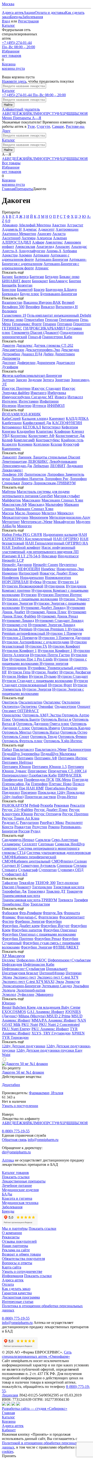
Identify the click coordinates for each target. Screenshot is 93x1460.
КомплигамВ (24, 440)
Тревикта (65, 900)
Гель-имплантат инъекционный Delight (59, 315)
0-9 (7, 221)
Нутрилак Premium (17, 629)
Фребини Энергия (30, 921)
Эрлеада (8, 990)
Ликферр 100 (12, 474)
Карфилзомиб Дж (37, 423)
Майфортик (11, 500)
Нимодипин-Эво (70, 569)
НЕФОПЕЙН (29, 569)
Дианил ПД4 (31, 354)
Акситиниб (11, 238)
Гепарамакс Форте (27, 324)
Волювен (9, 311)
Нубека (35, 582)
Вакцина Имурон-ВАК (42, 302)
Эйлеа (7, 977)
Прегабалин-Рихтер (61, 788)
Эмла (59, 982)
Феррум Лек (53, 913)
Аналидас (79, 247)
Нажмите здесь (14, 81)
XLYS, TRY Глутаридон (51, 1033)
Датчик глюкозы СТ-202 (53, 345)
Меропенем (38, 517)
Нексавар (49, 556)
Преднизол (11, 792)
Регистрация (28, 21)
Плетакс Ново (60, 784)
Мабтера (9, 492)
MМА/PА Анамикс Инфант (54, 1020)
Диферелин (26, 363)
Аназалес (62, 247)
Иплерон (9, 406)
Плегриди (80, 780)
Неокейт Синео (45, 565)
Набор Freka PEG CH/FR (22, 535)
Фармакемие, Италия (46, 1093)
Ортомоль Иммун (45, 728)
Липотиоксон (35, 474)
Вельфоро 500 (13, 307)
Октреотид (11, 706)
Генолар (51, 320)
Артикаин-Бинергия (51, 259)
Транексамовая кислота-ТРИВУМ (29, 900)
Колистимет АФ (41, 436)
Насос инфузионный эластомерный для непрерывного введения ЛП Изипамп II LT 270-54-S (40, 551)
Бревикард (10, 294)
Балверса (21, 277)
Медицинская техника (20, 1203)
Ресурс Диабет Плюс (51, 810)
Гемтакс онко (12, 320)
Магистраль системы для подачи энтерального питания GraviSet (36, 494)
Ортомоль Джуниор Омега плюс (42, 724)
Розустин (39, 827)
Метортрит (11, 522)
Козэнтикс (18, 436)
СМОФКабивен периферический (29, 857)
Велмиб (68, 302)
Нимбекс (48, 569)
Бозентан (25, 285)
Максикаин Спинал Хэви (62, 500)
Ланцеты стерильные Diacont (56, 457)
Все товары (11, 163)
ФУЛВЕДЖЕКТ (66, 947)
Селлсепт (29, 844)
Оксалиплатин (30, 702)
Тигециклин (42, 887)
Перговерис (37, 771)
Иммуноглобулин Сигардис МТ (28, 397)
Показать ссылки (16, 1177)
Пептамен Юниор (16, 767)
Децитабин (11, 1085)
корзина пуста (13, 66)
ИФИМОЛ (56, 406)
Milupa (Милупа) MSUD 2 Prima (44, 1016)
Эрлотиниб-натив (30, 990)
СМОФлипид (63, 861)
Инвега (61, 397)
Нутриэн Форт (60, 685)
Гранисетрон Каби (57, 337)
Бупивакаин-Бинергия (58, 294)
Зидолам (35, 380)
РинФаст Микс (52, 823)
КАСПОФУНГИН (67, 423)
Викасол (48, 307)
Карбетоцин (12, 423)
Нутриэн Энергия (36, 689)
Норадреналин (32, 577)
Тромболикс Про (15, 904)
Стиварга (9, 870)
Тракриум (75, 891)
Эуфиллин (25, 994)
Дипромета (11, 358)
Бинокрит (40, 281)
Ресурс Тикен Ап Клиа (20, 818)
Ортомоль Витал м (56, 719)
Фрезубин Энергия (36, 947)
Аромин (25, 255)
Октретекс (29, 706)
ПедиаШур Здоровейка (21, 754)
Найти (8, 105)
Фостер (8, 921)
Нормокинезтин (58, 577)
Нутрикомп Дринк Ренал (57, 616)
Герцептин (82, 324)
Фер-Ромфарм (30, 913)
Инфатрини (49, 401)
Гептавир (64, 324)
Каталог (8, 25)
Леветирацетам (14, 461)
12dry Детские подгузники (23, 1046)
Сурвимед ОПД (70, 870)
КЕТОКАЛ (32, 427)
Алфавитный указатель (21, 109)
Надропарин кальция (60, 535)
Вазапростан (12, 302)
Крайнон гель (72, 440)
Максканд (36, 504)
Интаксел (75, 397)
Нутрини (61, 659)
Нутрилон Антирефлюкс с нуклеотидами (35, 642)
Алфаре (38, 242)
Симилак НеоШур (70, 844)
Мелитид (48, 513)
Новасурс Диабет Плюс (59, 573)
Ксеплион (41, 444)
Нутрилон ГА (36, 646)
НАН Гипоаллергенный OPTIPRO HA (56, 543)
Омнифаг (46, 706)
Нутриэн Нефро (15, 676)
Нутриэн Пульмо (43, 676)
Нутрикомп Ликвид (18, 620)
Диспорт (9, 363)
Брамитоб (25, 290)
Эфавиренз (44, 994)
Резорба (46, 805)
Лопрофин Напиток (27, 479)
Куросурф (71, 444)
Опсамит (9, 711)
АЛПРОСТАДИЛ (16, 242)
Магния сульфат (67, 496)
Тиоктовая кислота (68, 887)
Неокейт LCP (13, 560)
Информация (12, 1276)
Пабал (7, 749)
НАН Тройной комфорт (21, 547)
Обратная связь (14, 1140)
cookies (7, 1451)
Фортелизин (48, 917)
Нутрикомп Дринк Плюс (46, 612)
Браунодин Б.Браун (61, 290)
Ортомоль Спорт (15, 737)
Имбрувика (56, 393)
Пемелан (9, 758)
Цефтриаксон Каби (38, 964)
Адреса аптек (13, 1426)
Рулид (35, 831)
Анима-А (54, 251)
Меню (7, 118)
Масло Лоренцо (28, 513)
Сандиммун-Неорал (18, 840)
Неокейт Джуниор (17, 565)
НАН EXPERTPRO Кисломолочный (44, 537)
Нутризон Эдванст (74, 599)
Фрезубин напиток (26, 930)
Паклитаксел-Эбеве (51, 749)
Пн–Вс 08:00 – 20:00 (18, 45)
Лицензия (10, 1395)
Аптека (8, 1160)
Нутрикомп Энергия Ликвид (51, 625)
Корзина (9, 1421)
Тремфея (81, 900)
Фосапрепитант (72, 917)
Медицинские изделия (20, 1190)
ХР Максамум (13, 956)
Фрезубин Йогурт (55, 926)
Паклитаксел (23, 749)
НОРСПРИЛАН (15, 582)
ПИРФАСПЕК (70, 775)
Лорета (26, 483)
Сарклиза (43, 840)
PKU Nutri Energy (16, 1029)
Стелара (80, 865)
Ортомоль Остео (73, 732)
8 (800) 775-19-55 (16, 1131)
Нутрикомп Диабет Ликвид (43, 608)
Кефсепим (70, 427)
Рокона (54, 827)
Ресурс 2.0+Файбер (17, 810)
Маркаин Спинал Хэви (34, 509)
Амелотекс (54, 242)
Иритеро (24, 406)
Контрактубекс (48, 440)
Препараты (24, 189)
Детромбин (11, 354)
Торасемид (36, 891)
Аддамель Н (12, 229)
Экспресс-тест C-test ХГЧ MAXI (28, 982)
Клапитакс (44, 431)
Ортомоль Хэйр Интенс (63, 741)
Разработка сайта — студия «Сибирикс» (34, 1409)
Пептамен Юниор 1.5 (49, 767)
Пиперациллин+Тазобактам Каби (29, 775)
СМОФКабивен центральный (26, 861)
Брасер (39, 290)
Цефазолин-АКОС (31, 960)
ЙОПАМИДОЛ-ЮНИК (21, 414)
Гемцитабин (34, 320)
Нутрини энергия (54, 663)
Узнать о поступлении (20, 1106)
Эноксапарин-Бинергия (21, 986)
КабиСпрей (11, 418)
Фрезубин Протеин (17, 939)
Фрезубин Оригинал (60, 930)
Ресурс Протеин (75, 814)
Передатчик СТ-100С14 (67, 771)
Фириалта (72, 913)
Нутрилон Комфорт (64, 646)
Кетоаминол (12, 427)
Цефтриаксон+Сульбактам (23, 969)
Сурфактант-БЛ (14, 874)
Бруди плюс (29, 294)
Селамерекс (11, 844)
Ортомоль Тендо (43, 737)
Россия (24, 831)
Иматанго (38, 393)
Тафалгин (10, 883)
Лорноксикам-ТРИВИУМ (54, 483)
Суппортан (48, 870)
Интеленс (10, 401)
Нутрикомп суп (14, 625)
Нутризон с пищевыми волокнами (30, 599)
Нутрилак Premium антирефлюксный (43, 631)
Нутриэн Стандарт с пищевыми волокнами (37, 681)
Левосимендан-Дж (17, 466)
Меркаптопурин (15, 517)
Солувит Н (11, 865)
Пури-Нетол (67, 797)
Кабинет (9, 1430)
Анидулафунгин (32, 251)
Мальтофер (54, 504)
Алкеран (60, 238)
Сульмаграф (28, 870)
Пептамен (25, 758)
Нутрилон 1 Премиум (64, 633)
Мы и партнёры (15, 1228)
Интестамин (29, 401)
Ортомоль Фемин (72, 737)
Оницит (83, 706)
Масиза (8, 513)
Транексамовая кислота (21, 896)
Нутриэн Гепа (19, 672)
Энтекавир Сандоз (56, 986)
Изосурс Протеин (16, 388)
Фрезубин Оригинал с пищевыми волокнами (39, 934)
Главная (8, 189)
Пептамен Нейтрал (17, 762)
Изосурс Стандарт (46, 388)
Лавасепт (9, 457)
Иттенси (39, 406)
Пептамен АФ (45, 758)
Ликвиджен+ (12, 470)
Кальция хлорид (35, 418)
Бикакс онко (69, 277)
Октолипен (71, 702)
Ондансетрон (65, 706)
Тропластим (40, 904)
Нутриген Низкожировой (22, 586)
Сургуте (43, 126)
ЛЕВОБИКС (38, 461)
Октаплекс (52, 702)
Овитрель (10, 702)
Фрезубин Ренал (47, 939)
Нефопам (9, 569)
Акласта (59, 234)
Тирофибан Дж (14, 891)
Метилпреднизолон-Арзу (69, 517)
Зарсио (21, 380)
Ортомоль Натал (45, 732)
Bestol (6, 1007)
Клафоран (62, 431)
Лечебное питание (17, 1185)
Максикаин (31, 500)
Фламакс (9, 917)
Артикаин (41, 255)
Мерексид (65, 513)
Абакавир (10, 225)
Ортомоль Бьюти (26, 719)
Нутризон (29, 595)
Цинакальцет (56, 969)
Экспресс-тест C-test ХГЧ (57, 977)
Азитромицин (67, 229)
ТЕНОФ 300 (45, 883)
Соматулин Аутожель (38, 865)
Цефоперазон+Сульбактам (69, 960)
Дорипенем (45, 363)
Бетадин (51, 277)
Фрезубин (54, 921)
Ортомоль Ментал (16, 732)
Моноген (24, 526)
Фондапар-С (27, 917)
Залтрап (8, 380)
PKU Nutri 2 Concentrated (59, 1025)
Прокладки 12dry (52, 792)
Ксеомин (25, 444)
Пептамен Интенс (73, 758)
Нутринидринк (14, 668)
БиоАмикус (58, 281)
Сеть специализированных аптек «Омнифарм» (37, 1354)
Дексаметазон (13, 350)
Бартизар (37, 277)
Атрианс (42, 268)
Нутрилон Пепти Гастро (50, 655)
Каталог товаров (15, 1173)
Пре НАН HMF (31, 788)
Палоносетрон (79, 749)
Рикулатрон (29, 823)
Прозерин (29, 792)
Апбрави (69, 251)
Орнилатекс (11, 715)
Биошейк (9, 285)
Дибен (48, 354)
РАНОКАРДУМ (15, 805)
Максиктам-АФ (14, 504)
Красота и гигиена (17, 1198)
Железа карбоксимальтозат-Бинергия (32, 375)
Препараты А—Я (27, 118)
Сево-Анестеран (65, 840)
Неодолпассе (68, 556)
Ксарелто (9, 444)
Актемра (28, 238)
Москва (8, 4)
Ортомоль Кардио (75, 728)
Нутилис (49, 582)
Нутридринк (54, 586)
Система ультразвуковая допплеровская (58, 853)
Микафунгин (64, 522)
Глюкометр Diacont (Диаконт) (35, 332)
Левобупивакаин (63, 461)
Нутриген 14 (68, 582)
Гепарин (49, 324)
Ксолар (56, 444)
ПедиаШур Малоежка (58, 754)
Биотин (75, 281)
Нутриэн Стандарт (72, 676)
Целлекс (9, 960)
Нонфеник (10, 577)
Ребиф (34, 805)
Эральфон (81, 986)
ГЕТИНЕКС (12, 328)
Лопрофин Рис (57, 479)
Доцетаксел (65, 363)
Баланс (7, 277)
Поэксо (78, 784)
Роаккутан (22, 827)
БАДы (7, 1194)
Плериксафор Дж (16, 784)
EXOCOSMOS (14, 1012)
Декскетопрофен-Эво (42, 350)
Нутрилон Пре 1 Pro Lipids (31, 659)
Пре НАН (10, 788)
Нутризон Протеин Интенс (60, 595)
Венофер (33, 307)
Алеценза (44, 238)
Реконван (61, 805)
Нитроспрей (29, 573)
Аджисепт (46, 229)
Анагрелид (45, 247)
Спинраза (64, 865)
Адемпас (30, 229)
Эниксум (72, 982)
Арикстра (10, 255)
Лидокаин (75, 466)
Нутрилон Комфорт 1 (19, 651)
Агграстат (75, 225)
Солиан (80, 861)
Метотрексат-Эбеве (36, 522)
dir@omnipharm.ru (16, 1152)
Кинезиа (9, 431)
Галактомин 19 (14, 315)
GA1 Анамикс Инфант (45, 1012)
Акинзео (44, 234)
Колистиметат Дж (70, 436)
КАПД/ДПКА (77, 418)
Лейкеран (41, 466)
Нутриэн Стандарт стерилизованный (45, 683)
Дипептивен (65, 354)
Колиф (7, 440)
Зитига (48, 380)
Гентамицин (69, 320)
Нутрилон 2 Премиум (19, 638)
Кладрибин (26, 431)
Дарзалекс (24, 345)
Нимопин (10, 573)
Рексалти (77, 805)
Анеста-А (10, 251)
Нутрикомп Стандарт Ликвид (59, 620)
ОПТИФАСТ (28, 711)
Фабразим (10, 913)
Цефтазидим (12, 964)
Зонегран (62, 380)
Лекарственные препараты (24, 1181)
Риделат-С (10, 823)
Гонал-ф (34, 337)
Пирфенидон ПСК (39, 780)
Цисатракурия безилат (20, 973)
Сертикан (46, 844)
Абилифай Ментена (35, 225)
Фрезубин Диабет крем (21, 926)
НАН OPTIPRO (66, 539)
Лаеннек (25, 457)
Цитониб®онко (52, 973)
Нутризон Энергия (17, 603)
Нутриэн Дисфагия (75, 672)
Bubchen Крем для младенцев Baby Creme (46, 1007)
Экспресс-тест (24, 977)
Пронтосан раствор (40, 797)
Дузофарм (10, 367)
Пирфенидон (12, 780)
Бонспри (9, 290)
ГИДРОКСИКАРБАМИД (44, 328)
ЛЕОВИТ (58, 466)
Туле (31, 126)
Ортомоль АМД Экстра (42, 715)
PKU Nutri (29, 1025)
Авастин (59, 225)
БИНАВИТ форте (16, 281)
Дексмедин (70, 350)
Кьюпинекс (11, 449)
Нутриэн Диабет (44, 672)
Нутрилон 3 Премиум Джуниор (64, 638)
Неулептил (68, 565)
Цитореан (74, 973)
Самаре (58, 126)
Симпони (9, 848)
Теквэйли (26, 883)
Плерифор (39, 784)
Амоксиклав (25, 247)
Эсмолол (9, 994)
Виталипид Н (67, 307)
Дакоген (8, 345)
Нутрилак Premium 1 (50, 629)
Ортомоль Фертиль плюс (22, 741)
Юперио (9, 1003)
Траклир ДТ (56, 891)
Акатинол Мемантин (19, 234)
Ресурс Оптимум (47, 814)
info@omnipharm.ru (43, 1140)
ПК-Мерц (63, 780)
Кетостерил (51, 427)
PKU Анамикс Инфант (50, 1029)
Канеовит (57, 418)
